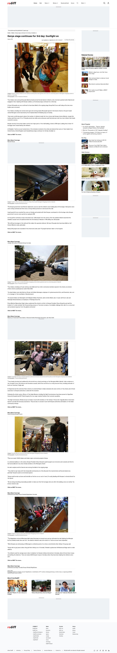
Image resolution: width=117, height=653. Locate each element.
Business (48, 630)
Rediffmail (35, 628)
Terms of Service (37, 650)
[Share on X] (97, 650)
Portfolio (61, 636)
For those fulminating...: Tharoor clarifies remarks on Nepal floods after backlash (94, 127)
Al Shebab (20, 243)
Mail (41, 3)
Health (74, 628)
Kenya (13, 141)
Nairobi (9, 141)
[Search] (104, 3)
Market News (62, 632)
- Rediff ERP (35, 639)
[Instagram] (103, 650)
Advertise (18, 650)
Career (74, 632)
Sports (47, 634)
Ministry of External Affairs (15, 317)
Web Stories (85, 152)
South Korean (11, 414)
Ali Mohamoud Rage (13, 494)
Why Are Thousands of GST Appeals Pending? (95, 130)
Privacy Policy (27, 650)
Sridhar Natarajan (35, 317)
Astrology (48, 641)
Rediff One (35, 630)
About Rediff (10, 650)
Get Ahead (48, 638)
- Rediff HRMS (36, 636)
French (20, 414)
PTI (12, 39)
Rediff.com (69, 650)
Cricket (47, 636)
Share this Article (70, 39)
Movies (47, 632)
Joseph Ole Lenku (12, 243)
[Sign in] (108, 3)
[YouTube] (106, 650)
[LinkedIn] (108, 650)
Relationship (75, 634)
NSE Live (61, 630)
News (46, 3)
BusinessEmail (65, 3)
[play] (95, 159)
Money (55, 3)
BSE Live (61, 628)
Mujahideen (29, 494)
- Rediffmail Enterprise (37, 632)
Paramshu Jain (44, 317)
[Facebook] (100, 650)
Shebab (24, 494)
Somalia (28, 243)
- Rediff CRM (35, 638)
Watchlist (61, 634)
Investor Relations (48, 650)
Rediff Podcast (49, 643)
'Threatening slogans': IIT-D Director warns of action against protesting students (95, 133)
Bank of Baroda (26, 317)
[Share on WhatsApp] (94, 650)
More (82, 3)
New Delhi (51, 317)
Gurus (72, 3)
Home (35, 3)
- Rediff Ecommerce (37, 634)
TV (77, 3)
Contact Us (58, 650)
